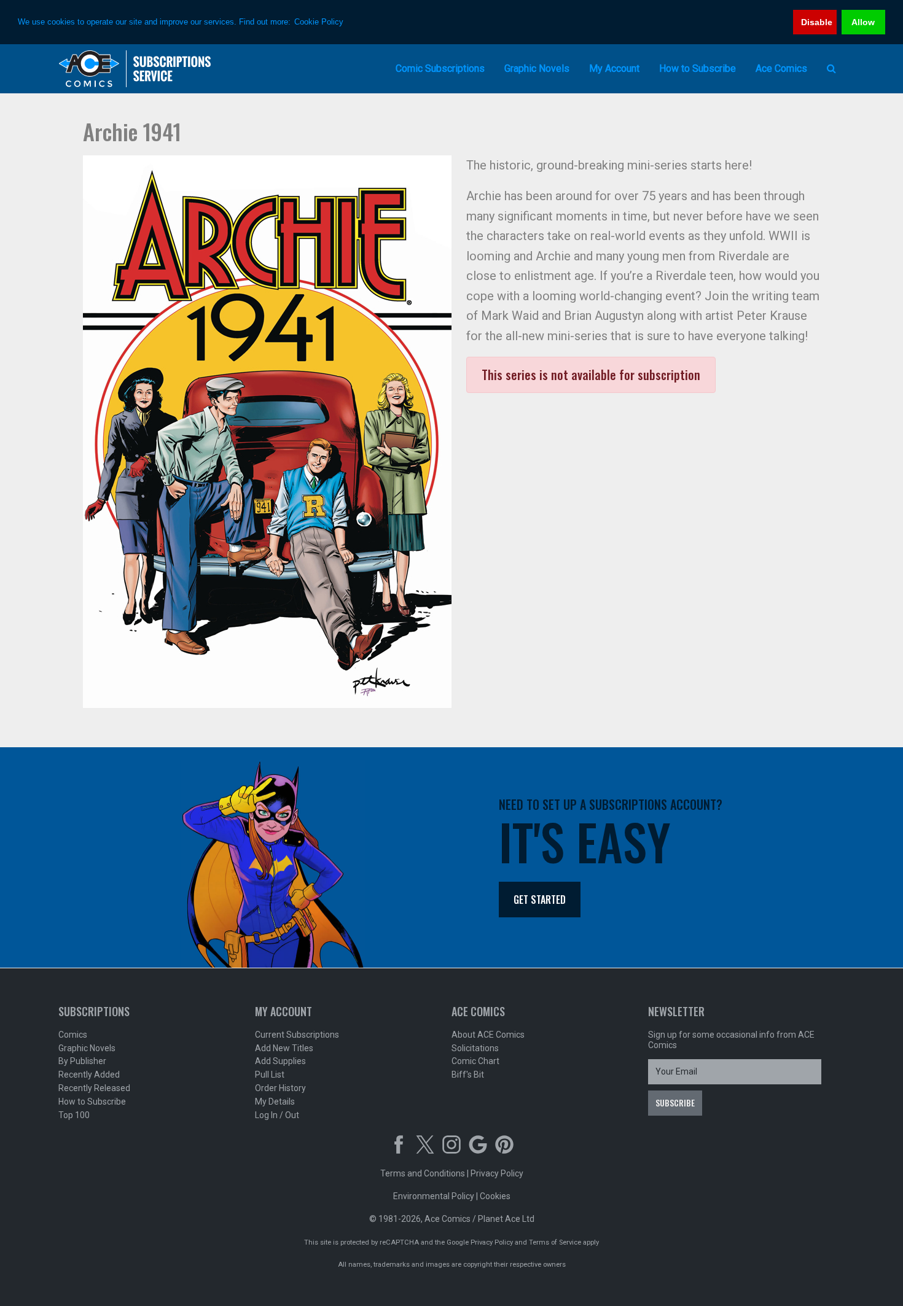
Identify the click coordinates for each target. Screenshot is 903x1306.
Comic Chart (475, 1061)
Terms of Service (555, 1242)
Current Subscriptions (297, 1035)
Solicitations (475, 1048)
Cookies (495, 1196)
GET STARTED (540, 899)
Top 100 (74, 1115)
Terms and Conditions (422, 1173)
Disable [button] (816, 22)
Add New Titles (284, 1048)
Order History (280, 1088)
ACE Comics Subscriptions (135, 68)
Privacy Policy (497, 1173)
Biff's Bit (468, 1074)
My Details (275, 1101)
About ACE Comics (488, 1035)
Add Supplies (280, 1061)
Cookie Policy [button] (318, 21)
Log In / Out (277, 1115)
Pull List (269, 1074)
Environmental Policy (433, 1196)
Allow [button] (863, 22)
